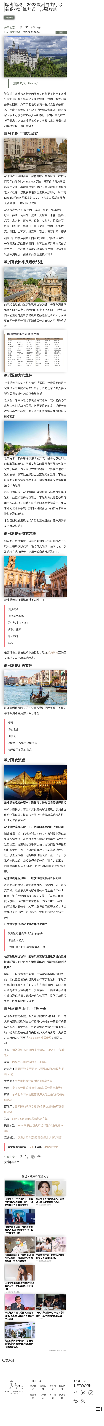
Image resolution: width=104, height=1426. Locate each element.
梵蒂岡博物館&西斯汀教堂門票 (33, 1080)
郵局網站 (52, 652)
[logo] (14, 1384)
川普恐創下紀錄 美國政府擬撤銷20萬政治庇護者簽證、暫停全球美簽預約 (19, 1230)
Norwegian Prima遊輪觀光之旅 (30, 1118)
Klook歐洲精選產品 (39, 1037)
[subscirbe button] (98, 1409)
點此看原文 (51, 1147)
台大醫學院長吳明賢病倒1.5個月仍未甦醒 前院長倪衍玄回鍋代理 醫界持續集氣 (19, 1258)
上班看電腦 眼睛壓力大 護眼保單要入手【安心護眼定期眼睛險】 (19, 1286)
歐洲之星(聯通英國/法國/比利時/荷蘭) (40, 1137)
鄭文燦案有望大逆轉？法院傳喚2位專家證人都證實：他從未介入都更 (19, 1315)
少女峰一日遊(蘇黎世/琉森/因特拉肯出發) (37, 1087)
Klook (30, 1147)
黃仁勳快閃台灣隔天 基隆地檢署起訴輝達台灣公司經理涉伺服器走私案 (19, 1343)
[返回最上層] (95, 1417)
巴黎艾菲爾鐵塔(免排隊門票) (29, 1062)
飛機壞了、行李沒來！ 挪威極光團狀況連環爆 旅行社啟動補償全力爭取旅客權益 (19, 1202)
